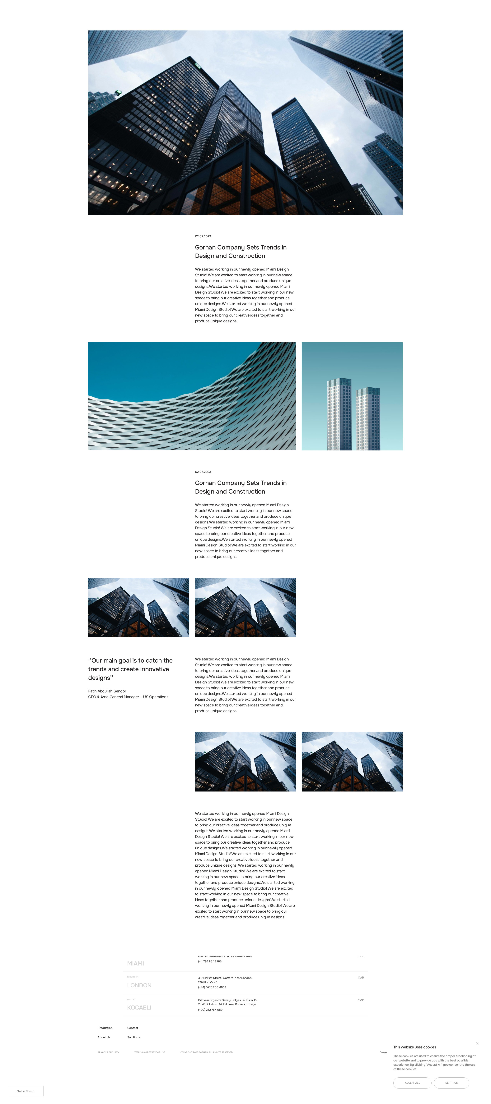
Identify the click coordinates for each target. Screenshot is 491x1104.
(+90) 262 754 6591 (211, 1009)
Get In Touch (26, 1091)
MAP (361, 977)
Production (105, 1027)
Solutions (133, 1037)
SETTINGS (451, 1082)
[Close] (477, 1043)
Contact (132, 1027)
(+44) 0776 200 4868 (212, 987)
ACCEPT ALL (412, 1082)
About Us (104, 1037)
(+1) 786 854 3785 (210, 961)
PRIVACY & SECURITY (108, 1052)
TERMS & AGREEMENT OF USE (149, 1052)
